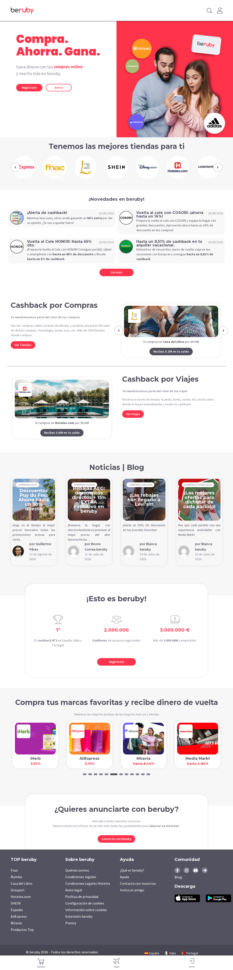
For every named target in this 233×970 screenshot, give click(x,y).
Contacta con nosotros (138, 890)
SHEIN (16, 910)
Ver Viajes (133, 421)
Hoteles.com (21, 904)
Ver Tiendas (23, 345)
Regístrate (29, 87)
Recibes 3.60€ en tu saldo (62, 440)
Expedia (17, 917)
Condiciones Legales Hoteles (87, 890)
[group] (24, 167)
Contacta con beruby (116, 846)
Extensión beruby (78, 923)
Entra (59, 87)
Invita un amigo (132, 897)
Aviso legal (73, 897)
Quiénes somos (77, 877)
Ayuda (124, 884)
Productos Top (22, 937)
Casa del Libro (21, 890)
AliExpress (19, 923)
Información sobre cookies (86, 917)
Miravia (16, 930)
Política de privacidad (81, 904)
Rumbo (16, 884)
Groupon (17, 897)
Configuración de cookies (84, 910)
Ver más (116, 272)
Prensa (70, 930)
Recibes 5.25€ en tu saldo (171, 351)
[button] (15, 167)
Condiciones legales (80, 884)
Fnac (14, 877)
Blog (178, 884)
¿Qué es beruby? (132, 877)
